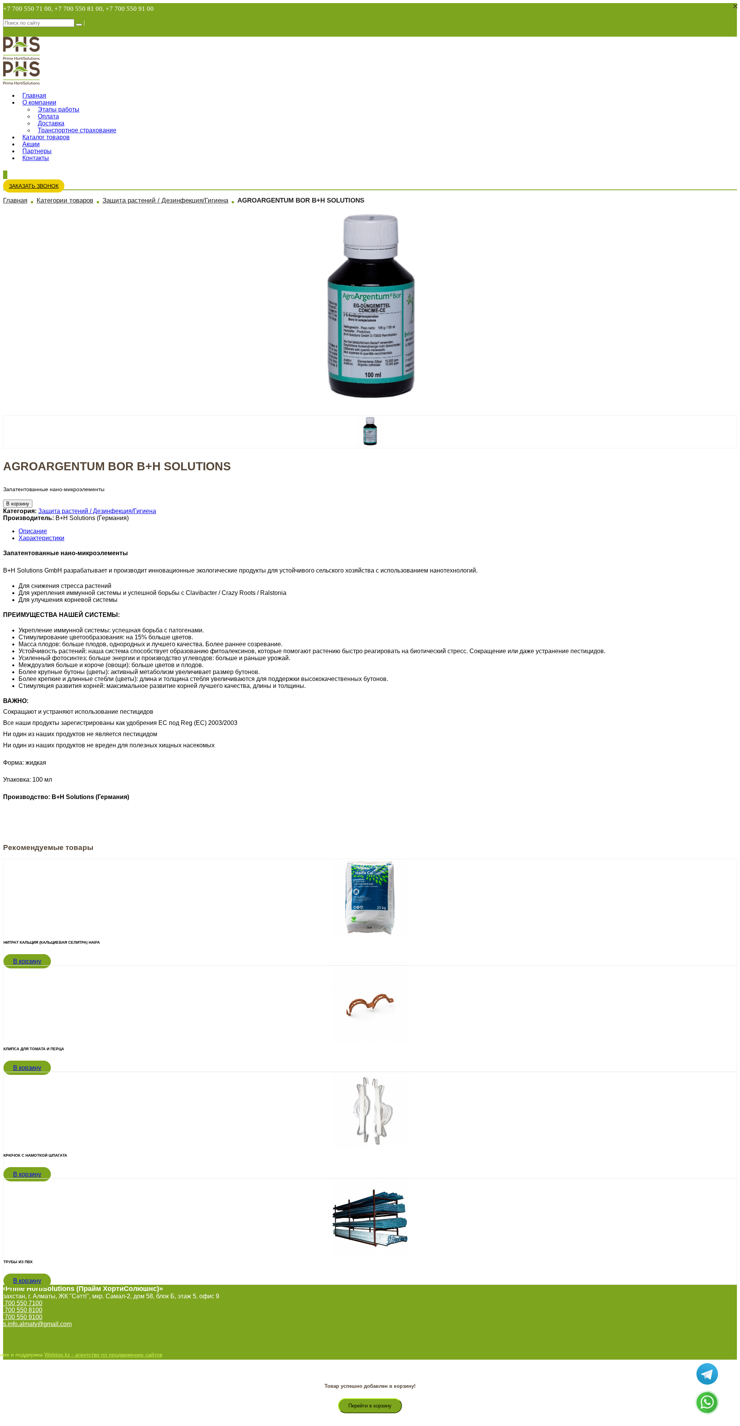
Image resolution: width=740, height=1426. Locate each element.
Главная (34, 95)
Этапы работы (58, 109)
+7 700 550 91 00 (130, 8)
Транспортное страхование (77, 130)
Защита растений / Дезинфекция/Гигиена (165, 200)
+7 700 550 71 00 (27, 8)
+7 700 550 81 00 (78, 8)
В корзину (17, 504)
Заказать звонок (34, 186)
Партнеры (37, 151)
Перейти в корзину (370, 1406)
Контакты (35, 158)
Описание (32, 531)
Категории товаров (65, 200)
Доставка (51, 123)
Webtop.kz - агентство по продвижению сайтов (103, 1355)
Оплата (48, 116)
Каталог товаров (46, 137)
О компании (39, 102)
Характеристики (41, 538)
